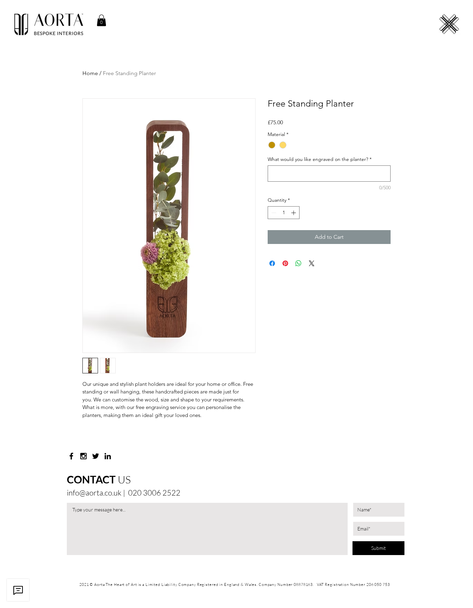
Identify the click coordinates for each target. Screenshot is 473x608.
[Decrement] (273, 213)
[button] (101, 20)
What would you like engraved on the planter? (320, 159)
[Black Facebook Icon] (71, 456)
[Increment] (294, 213)
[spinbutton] (283, 213)
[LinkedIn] (107, 456)
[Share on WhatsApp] (298, 263)
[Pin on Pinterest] (285, 263)
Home (90, 73)
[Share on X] (311, 263)
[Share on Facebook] (272, 263)
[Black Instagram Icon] (83, 456)
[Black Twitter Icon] (95, 456)
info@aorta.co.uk (94, 492)
